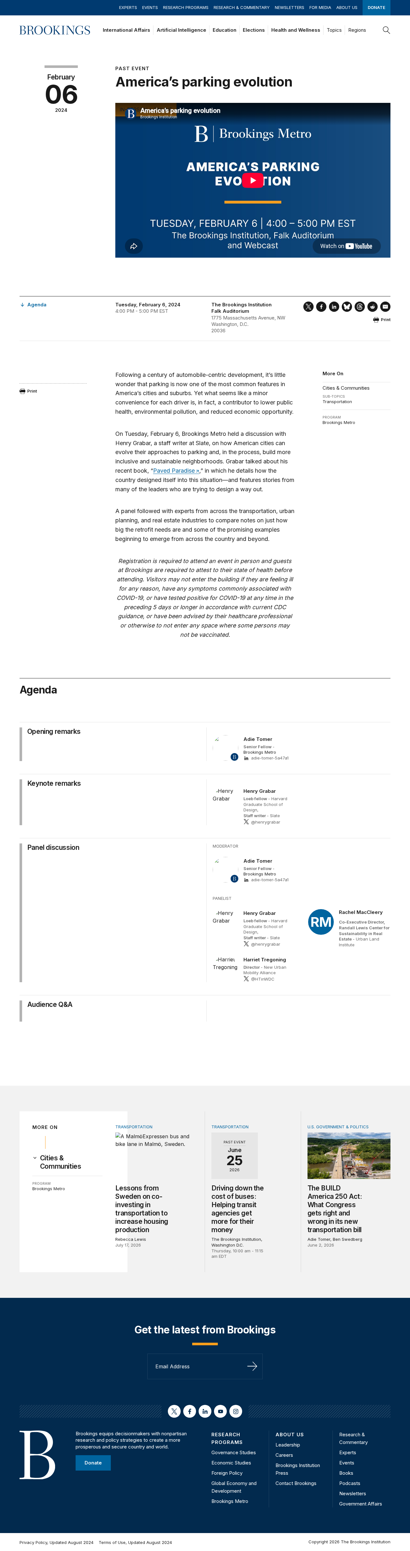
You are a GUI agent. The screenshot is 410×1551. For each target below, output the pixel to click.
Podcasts (349, 1483)
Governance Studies (233, 1452)
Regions (357, 30)
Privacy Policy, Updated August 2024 (57, 1542)
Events (150, 7)
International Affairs (126, 30)
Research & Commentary (242, 7)
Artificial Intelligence (181, 30)
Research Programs (186, 7)
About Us (346, 7)
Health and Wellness (295, 30)
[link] (71, 1162)
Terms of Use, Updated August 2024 (135, 1542)
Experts (128, 7)
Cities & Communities (346, 388)
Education (224, 30)
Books (346, 1473)
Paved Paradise (174, 470)
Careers (284, 1455)
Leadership (287, 1445)
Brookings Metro (339, 422)
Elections (254, 30)
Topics (334, 30)
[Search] (386, 30)
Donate (376, 7)
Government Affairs (360, 1504)
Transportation (337, 401)
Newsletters (289, 7)
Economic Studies (231, 1463)
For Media (320, 7)
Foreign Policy (226, 1473)
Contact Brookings (295, 1483)
